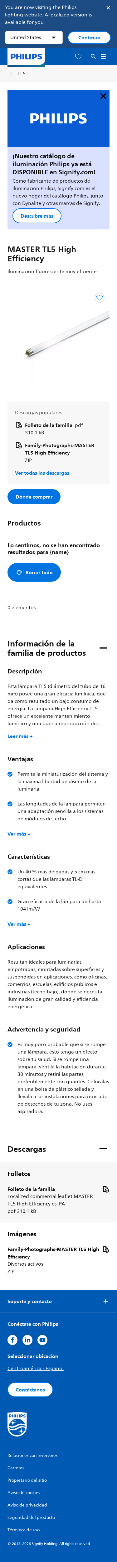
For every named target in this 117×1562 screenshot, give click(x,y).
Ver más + (19, 833)
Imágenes (22, 1234)
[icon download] (106, 1189)
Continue (89, 37)
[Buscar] (93, 56)
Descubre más (37, 215)
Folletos (19, 1174)
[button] (17, 333)
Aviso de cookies (23, 1492)
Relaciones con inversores (32, 1455)
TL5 (21, 74)
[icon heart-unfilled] (78, 56)
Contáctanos (30, 1389)
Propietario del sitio (27, 1480)
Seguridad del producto (31, 1517)
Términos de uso (23, 1529)
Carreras (15, 1467)
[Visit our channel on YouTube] (42, 1340)
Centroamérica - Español (35, 1369)
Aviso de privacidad (27, 1505)
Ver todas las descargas (42, 473)
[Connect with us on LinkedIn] (27, 1340)
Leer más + (20, 736)
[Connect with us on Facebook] (12, 1340)
